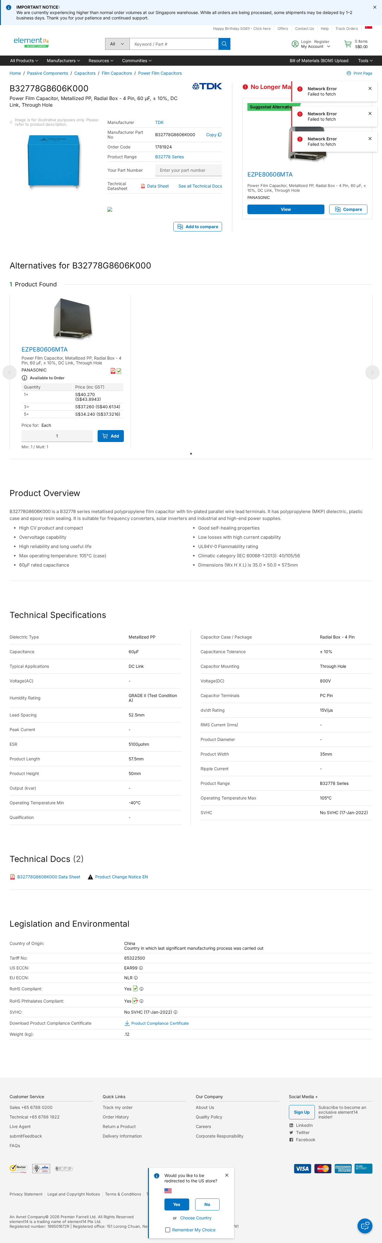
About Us (205, 1107)
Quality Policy (209, 1116)
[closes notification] (375, 7)
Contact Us (304, 28)
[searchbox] (174, 44)
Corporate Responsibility (220, 1135)
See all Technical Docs (200, 185)
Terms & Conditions (123, 1194)
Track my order (118, 1107)
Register (321, 41)
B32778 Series (169, 156)
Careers (203, 1126)
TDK (159, 122)
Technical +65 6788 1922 (35, 1116)
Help (325, 28)
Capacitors (85, 73)
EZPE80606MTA (269, 174)
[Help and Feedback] (365, 1226)
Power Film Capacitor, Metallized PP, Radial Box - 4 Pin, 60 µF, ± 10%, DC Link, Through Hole (306, 188)
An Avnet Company (27, 1216)
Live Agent (20, 1126)
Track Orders (346, 28)
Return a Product (119, 1126)
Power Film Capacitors (160, 73)
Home (15, 73)
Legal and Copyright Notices (73, 1194)
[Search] (224, 44)
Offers (283, 28)
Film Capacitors (117, 73)
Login (306, 41)
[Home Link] (32, 44)
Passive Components (47, 73)
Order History (116, 1116)
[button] (23, 61)
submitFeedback (26, 1135)
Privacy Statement (26, 1194)
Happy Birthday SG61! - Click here (242, 28)
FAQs (15, 1145)
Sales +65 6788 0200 (31, 1107)
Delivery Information (122, 1135)
